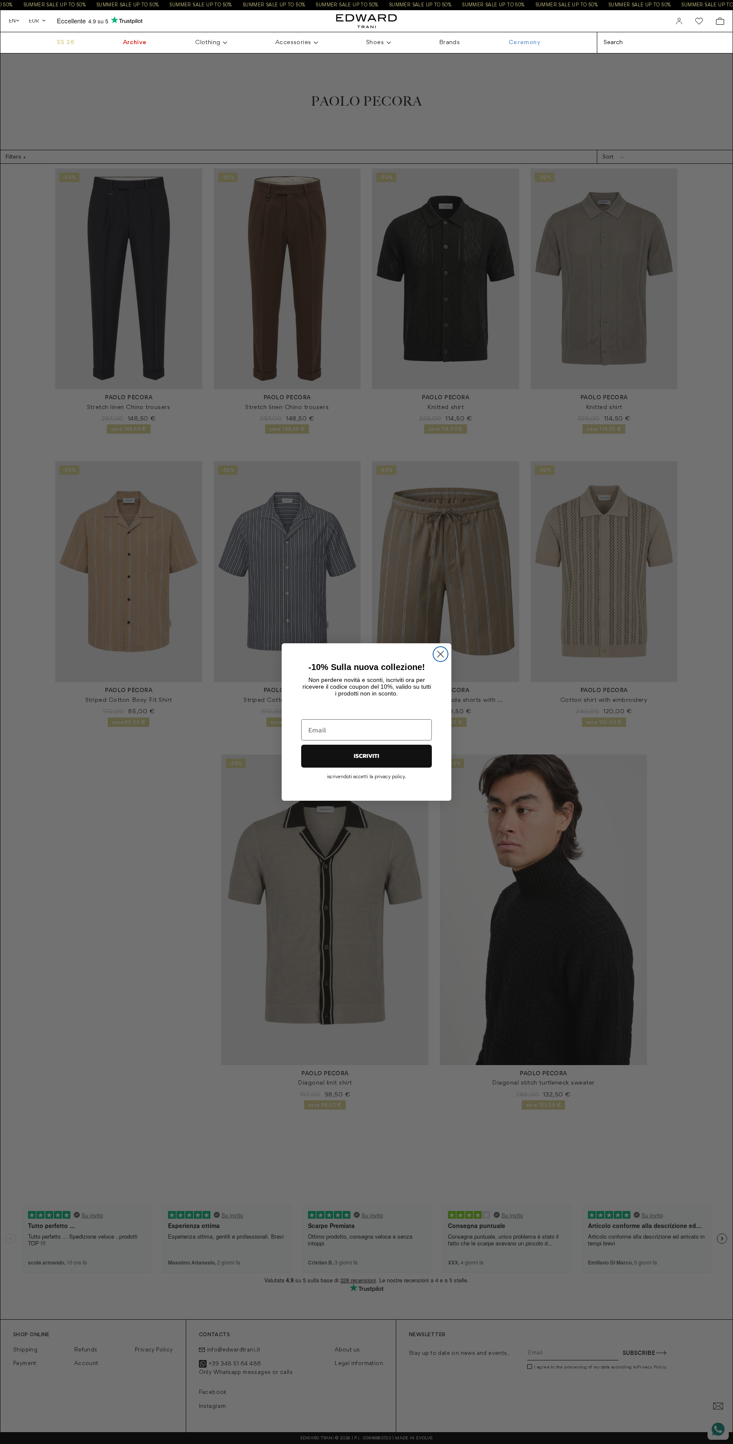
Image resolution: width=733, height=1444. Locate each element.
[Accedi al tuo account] (679, 21)
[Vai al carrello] (720, 21)
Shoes (375, 42)
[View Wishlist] (699, 21)
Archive (135, 42)
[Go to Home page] (366, 21)
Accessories (293, 42)
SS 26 (65, 42)
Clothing (207, 42)
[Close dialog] (440, 654)
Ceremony (524, 42)
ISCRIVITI (366, 755)
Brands (449, 42)
